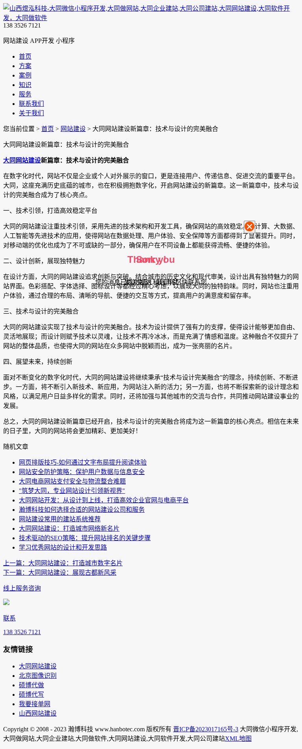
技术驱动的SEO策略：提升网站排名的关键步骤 (85, 538)
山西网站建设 (38, 713)
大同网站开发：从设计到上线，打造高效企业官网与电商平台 (104, 500)
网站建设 (73, 128)
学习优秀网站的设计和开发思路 (63, 547)
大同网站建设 (22, 160)
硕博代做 (31, 685)
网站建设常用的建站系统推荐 (60, 519)
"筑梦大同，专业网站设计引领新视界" (72, 490)
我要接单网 (34, 704)
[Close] (249, 227)
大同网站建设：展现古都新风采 (59, 572)
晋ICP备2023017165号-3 (205, 729)
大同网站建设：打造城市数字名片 (63, 563)
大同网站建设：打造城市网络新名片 (69, 528)
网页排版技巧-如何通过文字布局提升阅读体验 (83, 462)
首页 (47, 128)
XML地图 (238, 738)
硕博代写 (31, 694)
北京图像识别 (38, 675)
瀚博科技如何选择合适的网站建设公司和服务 (82, 509)
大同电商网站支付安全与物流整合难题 (72, 481)
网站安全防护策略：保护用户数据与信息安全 (82, 472)
